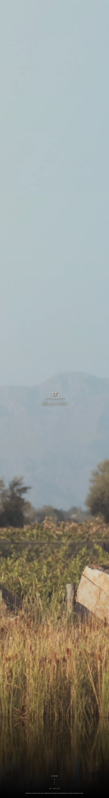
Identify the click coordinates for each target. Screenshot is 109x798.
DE (59, 788)
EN (54, 788)
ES (50, 788)
